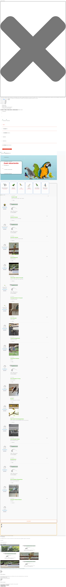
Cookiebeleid (4, 111)
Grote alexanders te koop (15, 378)
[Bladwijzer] (48, 196)
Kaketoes (29, 188)
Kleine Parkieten (45, 188)
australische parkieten (14, 358)
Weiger (6, 109)
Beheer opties (4, 105)
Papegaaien (13, 188)
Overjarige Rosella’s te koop (16, 297)
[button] (33, 49)
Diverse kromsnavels (5, 188)
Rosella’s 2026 (14, 197)
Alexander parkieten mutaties (16, 499)
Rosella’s (12, 398)
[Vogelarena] (6, 120)
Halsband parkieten (14, 217)
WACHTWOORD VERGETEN (8, 173)
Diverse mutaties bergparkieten (16, 479)
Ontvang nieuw (8, 578)
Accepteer (2, 109)
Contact (5, 229)
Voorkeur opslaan (15, 109)
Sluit (1, 571)
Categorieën (5, 132)
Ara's (21, 188)
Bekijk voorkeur (9, 109)
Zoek (3, 171)
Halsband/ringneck (14, 257)
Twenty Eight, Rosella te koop (16, 277)
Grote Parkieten (37, 188)
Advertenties (5, 128)
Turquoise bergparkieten (15, 338)
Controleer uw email (3, 578)
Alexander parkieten (14, 237)
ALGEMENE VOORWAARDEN (8, 169)
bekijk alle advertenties (4, 207)
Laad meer (29, 521)
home (4, 124)
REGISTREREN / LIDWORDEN (8, 161)
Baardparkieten (13, 459)
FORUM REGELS (6, 157)
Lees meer (1, 540)
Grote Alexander (13, 318)
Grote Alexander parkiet (15, 439)
